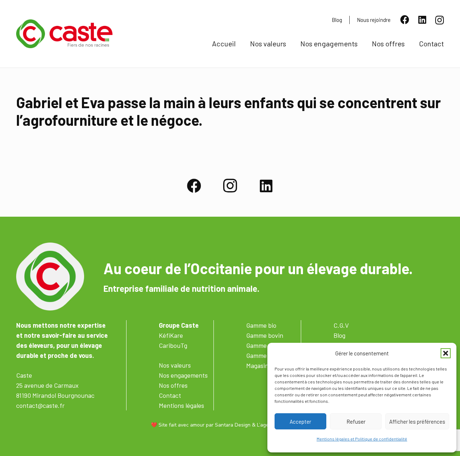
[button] (445, 353)
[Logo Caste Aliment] (64, 33)
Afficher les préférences (417, 421)
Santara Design (232, 425)
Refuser (355, 421)
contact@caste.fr (40, 405)
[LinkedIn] (422, 19)
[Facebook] (404, 19)
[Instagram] (439, 20)
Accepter (300, 421)
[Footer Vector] (50, 276)
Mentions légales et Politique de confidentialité (362, 438)
